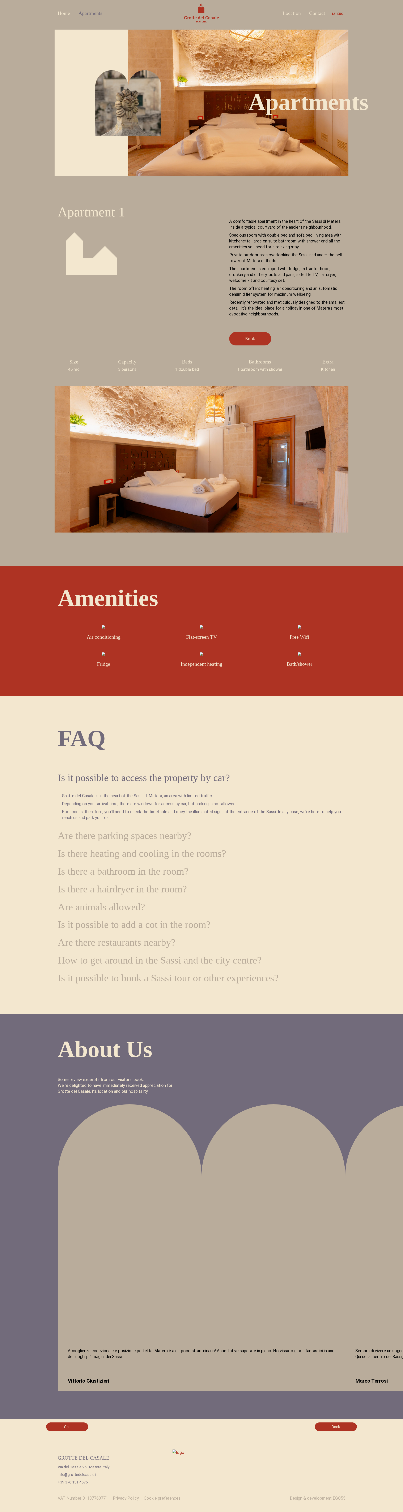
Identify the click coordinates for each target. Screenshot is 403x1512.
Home (64, 13)
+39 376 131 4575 (73, 1482)
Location (292, 13)
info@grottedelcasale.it (78, 1474)
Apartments (90, 13)
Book (250, 338)
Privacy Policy (126, 1498)
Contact (317, 13)
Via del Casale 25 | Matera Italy (84, 1467)
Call (67, 1427)
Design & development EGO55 (317, 1498)
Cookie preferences (162, 1498)
